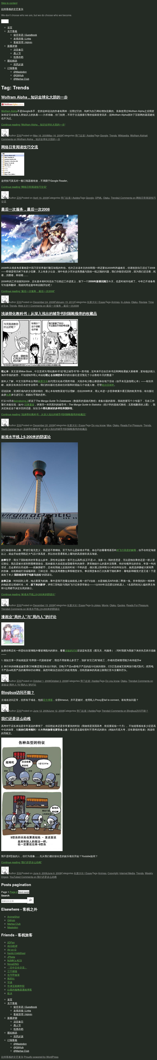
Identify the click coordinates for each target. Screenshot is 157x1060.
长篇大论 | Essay (96, 302)
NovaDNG (13, 964)
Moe (109, 425)
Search (5, 895)
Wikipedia (123, 135)
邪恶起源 (18, 64)
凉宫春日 (18, 49)
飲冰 (9, 993)
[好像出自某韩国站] (32, 850)
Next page (23, 892)
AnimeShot (13, 916)
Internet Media (127, 873)
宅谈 (9, 982)
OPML (98, 198)
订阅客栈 (12, 68)
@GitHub (18, 75)
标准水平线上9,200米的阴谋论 (26, 436)
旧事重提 (29, 404)
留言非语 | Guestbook (25, 35)
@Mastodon (20, 72)
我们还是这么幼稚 (16, 718)
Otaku (106, 198)
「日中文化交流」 (17, 967)
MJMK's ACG (14, 960)
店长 (19, 135)
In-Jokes (125, 302)
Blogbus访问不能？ (17, 692)
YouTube (14, 877)
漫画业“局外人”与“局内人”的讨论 (28, 616)
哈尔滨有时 (108, 385)
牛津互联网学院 (16, 986)
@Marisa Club (21, 79)
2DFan (11, 942)
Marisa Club (14, 924)
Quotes (121, 605)
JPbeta (11, 957)
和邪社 (11, 978)
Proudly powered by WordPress (41, 1057)
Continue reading (33, 124)
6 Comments (34, 609)
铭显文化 (43, 381)
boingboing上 (21, 401)
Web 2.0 (22, 305)
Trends (113, 135)
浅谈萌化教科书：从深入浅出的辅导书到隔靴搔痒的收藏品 (49, 313)
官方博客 (48, 700)
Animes (115, 302)
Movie (105, 605)
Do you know (98, 425)
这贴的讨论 (71, 650)
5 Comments (46, 429)
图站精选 (12, 60)
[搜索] (30, 900)
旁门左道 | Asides (84, 135)
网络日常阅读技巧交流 (19, 146)
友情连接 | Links (22, 38)
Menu (4, 21)
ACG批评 (12, 946)
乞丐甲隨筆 (13, 975)
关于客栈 (12, 31)
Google (104, 135)
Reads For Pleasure (131, 425)
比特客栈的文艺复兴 (12, 9)
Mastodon (12, 927)
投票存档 (18, 57)
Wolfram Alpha (9, 111)
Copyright (113, 873)
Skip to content (9, 3)
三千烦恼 (12, 971)
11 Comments (53, 305)
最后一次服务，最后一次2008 (25, 209)
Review (143, 302)
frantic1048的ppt (16, 953)
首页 (9, 27)
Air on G (11, 949)
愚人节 (17, 53)
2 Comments (38, 877)
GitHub (11, 920)
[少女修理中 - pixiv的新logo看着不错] (12, 644)
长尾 (8, 394)
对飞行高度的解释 (126, 550)
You (3, 429)
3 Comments (128, 711)
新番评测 (12, 46)
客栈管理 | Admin (22, 42)
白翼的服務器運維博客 (19, 989)
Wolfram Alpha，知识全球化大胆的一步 (34, 97)
